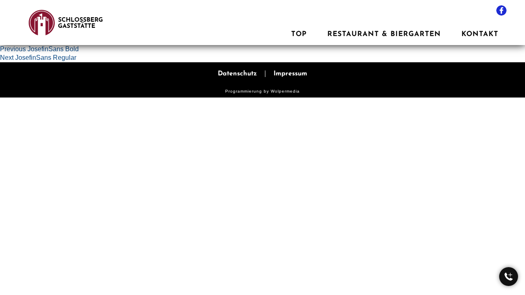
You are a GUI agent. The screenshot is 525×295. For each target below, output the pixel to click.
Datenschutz (237, 73)
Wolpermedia (285, 91)
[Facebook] (501, 10)
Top (299, 34)
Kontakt (479, 34)
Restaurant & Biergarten (384, 34)
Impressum (290, 73)
